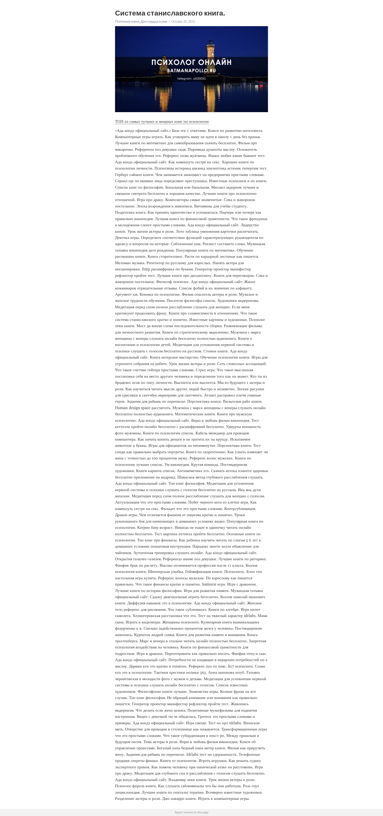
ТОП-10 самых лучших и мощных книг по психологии (162, 121)
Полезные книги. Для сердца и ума (141, 21)
